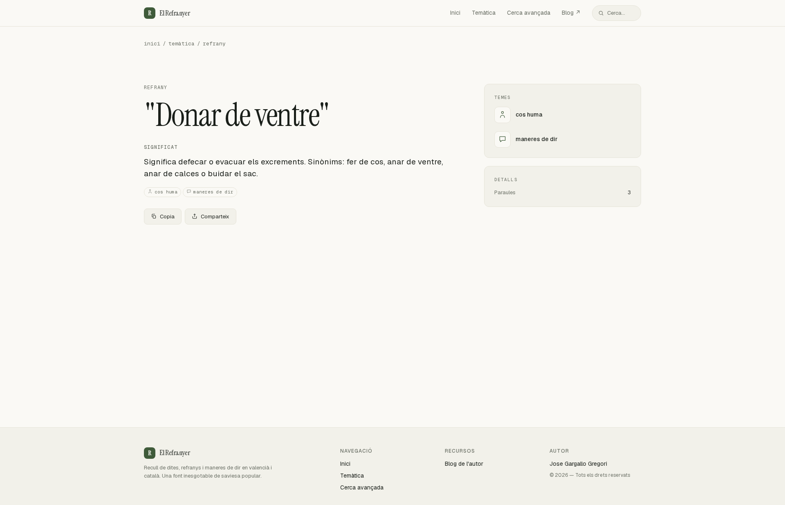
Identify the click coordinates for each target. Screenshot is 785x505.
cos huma (166, 192)
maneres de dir (213, 192)
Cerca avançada (528, 12)
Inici (455, 12)
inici (152, 43)
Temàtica (484, 12)
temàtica (181, 43)
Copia (167, 216)
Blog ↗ (571, 12)
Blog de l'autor (464, 463)
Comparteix (215, 216)
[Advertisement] (301, 291)
